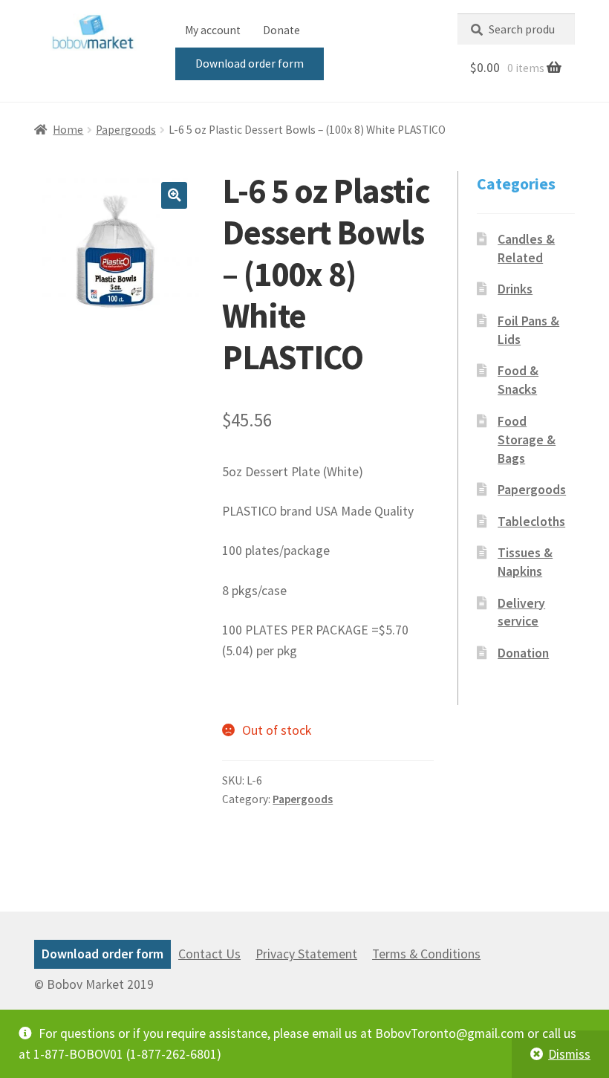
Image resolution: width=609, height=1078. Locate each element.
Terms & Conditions (426, 954)
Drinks (515, 289)
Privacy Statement (306, 954)
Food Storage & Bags (527, 440)
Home (68, 130)
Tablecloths (531, 521)
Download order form (249, 63)
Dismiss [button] (569, 1054)
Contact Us (209, 954)
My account (213, 30)
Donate (281, 30)
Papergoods (126, 130)
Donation (523, 653)
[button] (174, 195)
